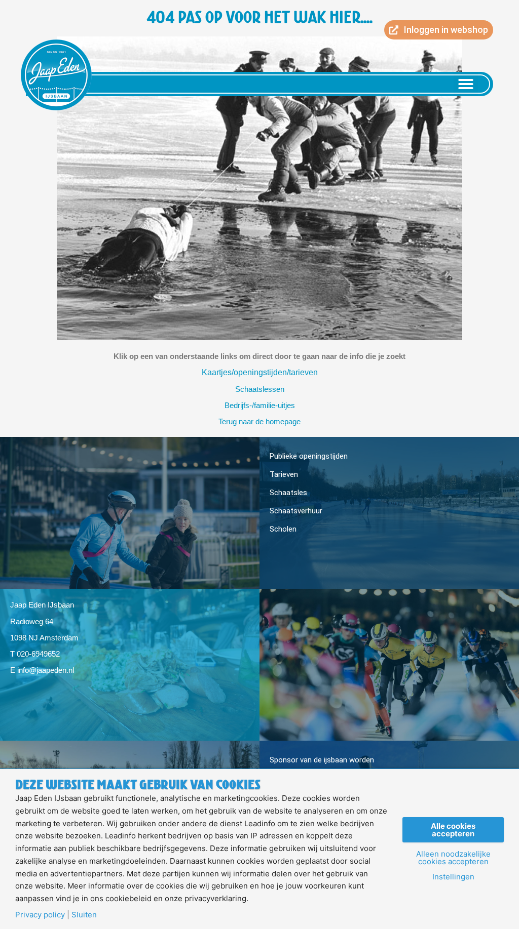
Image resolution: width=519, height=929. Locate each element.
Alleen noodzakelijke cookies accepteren (453, 857)
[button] (466, 84)
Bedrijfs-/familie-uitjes (260, 405)
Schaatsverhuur (296, 510)
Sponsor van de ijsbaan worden (322, 759)
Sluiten (84, 914)
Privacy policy (40, 914)
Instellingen (453, 876)
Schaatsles (288, 492)
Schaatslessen (259, 389)
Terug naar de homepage (259, 421)
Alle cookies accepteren (453, 829)
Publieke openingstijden (309, 456)
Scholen (283, 529)
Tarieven (284, 474)
